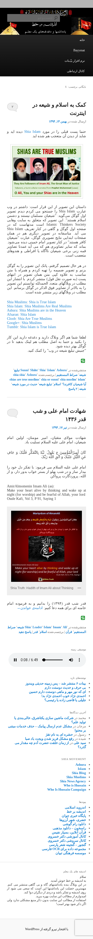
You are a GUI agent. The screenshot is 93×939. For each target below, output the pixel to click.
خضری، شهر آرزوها (72, 820)
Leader (37, 627)
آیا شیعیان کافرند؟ (74, 384)
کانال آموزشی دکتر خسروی (67, 836)
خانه (82, 40)
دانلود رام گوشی (74, 824)
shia (22, 375)
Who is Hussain (75, 785)
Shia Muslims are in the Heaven (42, 310)
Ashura (12, 310)
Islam (51, 370)
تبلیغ (17, 370)
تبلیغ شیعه (45, 384)
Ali (65, 627)
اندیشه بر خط (76, 811)
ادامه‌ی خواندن (30, 608)
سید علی (80, 743)
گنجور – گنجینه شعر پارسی (67, 845)
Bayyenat (79, 50)
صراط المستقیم (67, 375)
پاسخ (72, 389)
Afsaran (12, 314)
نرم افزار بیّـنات (75, 61)
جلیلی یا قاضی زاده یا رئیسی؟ (65, 700)
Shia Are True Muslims (35, 319)
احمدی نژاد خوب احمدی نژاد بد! (63, 696)
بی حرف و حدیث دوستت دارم (65, 687)
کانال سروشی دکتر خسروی (67, 841)
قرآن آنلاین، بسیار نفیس (69, 832)
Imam (57, 627)
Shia (42, 370)
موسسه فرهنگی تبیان (71, 853)
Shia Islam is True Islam (38, 327)
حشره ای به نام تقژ (59, 734)
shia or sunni (49, 379)
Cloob (11, 319)
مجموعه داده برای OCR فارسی (64, 849)
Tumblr (12, 327)
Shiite (34, 370)
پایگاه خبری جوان (74, 816)
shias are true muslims (24, 379)
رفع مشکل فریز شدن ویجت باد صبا (49, 739)
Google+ (13, 323)
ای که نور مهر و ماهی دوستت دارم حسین (57, 692)
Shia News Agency (73, 781)
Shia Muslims (17, 302)
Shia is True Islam (42, 302)
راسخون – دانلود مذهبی (69, 828)
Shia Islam (32, 132)
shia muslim (68, 379)
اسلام (57, 384)
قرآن (69, 632)
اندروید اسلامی (75, 807)
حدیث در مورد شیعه (24, 384)
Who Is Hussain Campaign (66, 789)
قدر (35, 632)
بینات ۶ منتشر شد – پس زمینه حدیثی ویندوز (56, 683)
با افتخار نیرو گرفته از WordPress (46, 929)
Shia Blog (79, 773)
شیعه (82, 375)
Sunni (24, 370)
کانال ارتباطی (76, 71)
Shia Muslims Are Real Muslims (48, 306)
